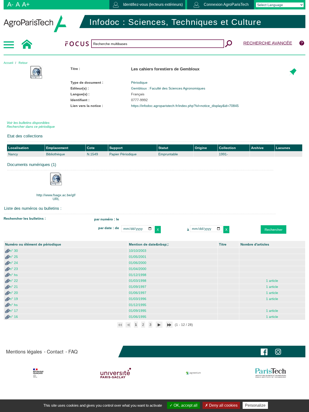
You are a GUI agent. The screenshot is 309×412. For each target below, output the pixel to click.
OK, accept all (185, 405)
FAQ (73, 351)
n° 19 (14, 299)
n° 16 (14, 317)
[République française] (38, 373)
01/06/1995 (137, 317)
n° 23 (14, 269)
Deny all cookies (223, 405)
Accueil (8, 63)
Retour (23, 63)
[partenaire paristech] (270, 373)
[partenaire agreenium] (193, 373)
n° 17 (14, 311)
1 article (272, 281)
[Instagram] (278, 351)
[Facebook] (264, 351)
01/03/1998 (137, 281)
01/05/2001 (137, 257)
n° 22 (14, 281)
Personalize (255, 405)
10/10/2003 (137, 251)
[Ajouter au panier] (292, 72)
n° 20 (14, 293)
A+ (26, 4)
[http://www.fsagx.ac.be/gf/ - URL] (56, 179)
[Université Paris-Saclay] (115, 373)
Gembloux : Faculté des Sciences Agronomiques (168, 88)
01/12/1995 (137, 305)
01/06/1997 (137, 293)
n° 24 (14, 263)
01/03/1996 (137, 299)
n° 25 (14, 257)
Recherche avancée (267, 43)
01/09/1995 (137, 311)
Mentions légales (24, 351)
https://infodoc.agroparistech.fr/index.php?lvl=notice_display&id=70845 (185, 106)
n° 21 (14, 287)
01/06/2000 (137, 263)
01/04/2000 (137, 269)
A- (10, 4)
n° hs (14, 275)
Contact (55, 351)
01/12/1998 (137, 275)
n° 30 (14, 251)
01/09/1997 (137, 287)
